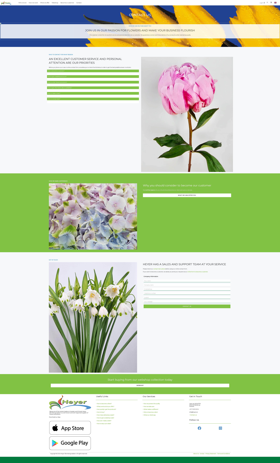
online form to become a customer (197, 271)
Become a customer (67, 3)
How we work (33, 3)
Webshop (55, 3)
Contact (79, 3)
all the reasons (150, 190)
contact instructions (159, 269)
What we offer (44, 3)
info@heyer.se (193, 412)
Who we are (22, 3)
